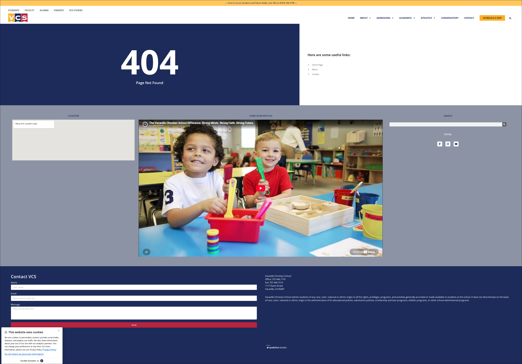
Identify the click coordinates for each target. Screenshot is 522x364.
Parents (59, 10)
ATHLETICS (426, 17)
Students (13, 10)
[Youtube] (456, 144)
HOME (351, 17)
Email (14, 293)
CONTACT (469, 17)
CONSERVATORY (450, 17)
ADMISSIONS (383, 17)
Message (15, 304)
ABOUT (364, 17)
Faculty (29, 10)
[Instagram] (447, 144)
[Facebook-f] (439, 144)
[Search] (504, 124)
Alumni (44, 10)
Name (14, 282)
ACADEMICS (405, 17)
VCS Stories (76, 10)
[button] (510, 18)
